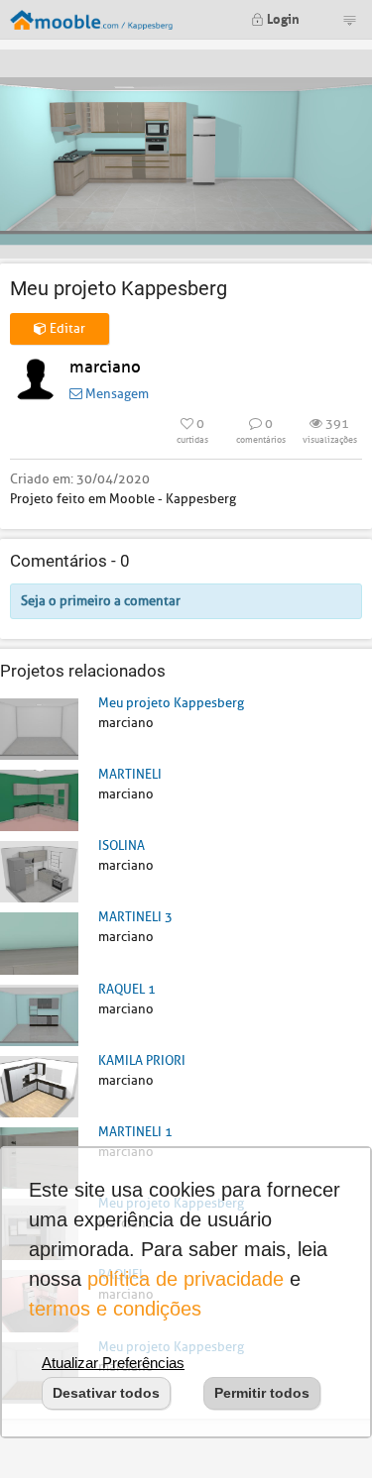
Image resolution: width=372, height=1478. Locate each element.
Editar (66, 328)
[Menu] (349, 20)
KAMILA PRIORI (142, 1060)
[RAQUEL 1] (39, 1013)
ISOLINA (121, 845)
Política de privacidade (185, 1279)
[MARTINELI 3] (39, 942)
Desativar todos (106, 1393)
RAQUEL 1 (127, 989)
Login (282, 17)
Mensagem (115, 393)
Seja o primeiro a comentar (101, 600)
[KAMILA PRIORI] (39, 1085)
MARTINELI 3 (135, 916)
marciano (105, 367)
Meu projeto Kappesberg (171, 702)
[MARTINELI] (39, 800)
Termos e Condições (115, 1309)
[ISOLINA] (39, 871)
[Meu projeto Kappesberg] (39, 727)
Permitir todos (262, 1393)
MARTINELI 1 (135, 1131)
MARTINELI (130, 774)
